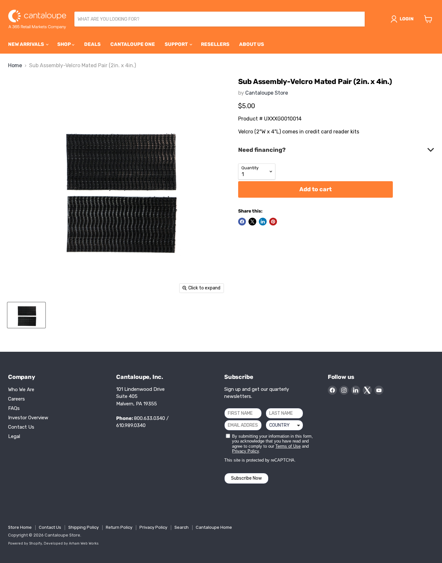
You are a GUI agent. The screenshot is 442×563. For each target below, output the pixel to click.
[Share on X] (252, 221)
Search (181, 527)
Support (177, 44)
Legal (14, 436)
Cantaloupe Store (266, 93)
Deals (92, 44)
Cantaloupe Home (214, 527)
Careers (16, 399)
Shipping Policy (83, 527)
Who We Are (21, 389)
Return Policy (119, 527)
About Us (251, 44)
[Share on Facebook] (242, 221)
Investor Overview (28, 418)
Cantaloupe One (132, 44)
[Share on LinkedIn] (263, 221)
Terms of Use (288, 446)
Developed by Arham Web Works (71, 543)
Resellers (215, 44)
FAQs (14, 408)
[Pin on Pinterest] (273, 221)
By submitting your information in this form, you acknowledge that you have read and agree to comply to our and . (272, 444)
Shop (64, 44)
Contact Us (21, 427)
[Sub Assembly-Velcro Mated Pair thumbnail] (26, 315)
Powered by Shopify (25, 543)
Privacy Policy (245, 451)
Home (15, 65)
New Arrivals (26, 44)
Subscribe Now (246, 478)
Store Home (20, 527)
